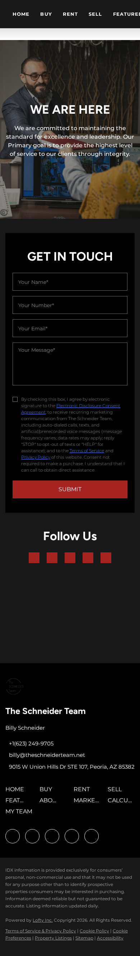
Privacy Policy (35, 457)
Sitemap (84, 938)
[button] (16, 791)
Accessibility (110, 938)
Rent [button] (70, 14)
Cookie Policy (94, 930)
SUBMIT (70, 489)
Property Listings (53, 938)
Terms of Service (87, 450)
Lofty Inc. (43, 920)
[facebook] (34, 557)
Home (21, 14)
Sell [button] (95, 14)
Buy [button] (46, 14)
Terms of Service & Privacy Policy (40, 930)
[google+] (106, 557)
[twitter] (70, 557)
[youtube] (88, 557)
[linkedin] (52, 557)
